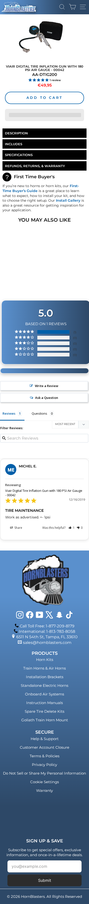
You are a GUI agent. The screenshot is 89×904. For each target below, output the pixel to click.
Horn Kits (44, 659)
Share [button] (18, 528)
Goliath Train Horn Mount (44, 720)
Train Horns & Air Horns (44, 668)
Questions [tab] (39, 413)
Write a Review (46, 386)
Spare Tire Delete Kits (44, 711)
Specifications (19, 155)
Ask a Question (46, 397)
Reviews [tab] (8, 413)
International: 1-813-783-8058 (47, 631)
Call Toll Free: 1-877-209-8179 (47, 626)
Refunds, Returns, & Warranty (35, 166)
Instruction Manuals (44, 702)
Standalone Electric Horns (44, 685)
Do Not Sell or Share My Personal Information (44, 773)
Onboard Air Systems (44, 694)
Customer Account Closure (44, 747)
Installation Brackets (44, 676)
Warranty (44, 790)
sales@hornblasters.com (47, 642)
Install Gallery (68, 200)
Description (16, 133)
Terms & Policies (44, 756)
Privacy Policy (44, 764)
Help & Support (45, 738)
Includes (13, 144)
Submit (44, 880)
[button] (71, 528)
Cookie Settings (44, 782)
